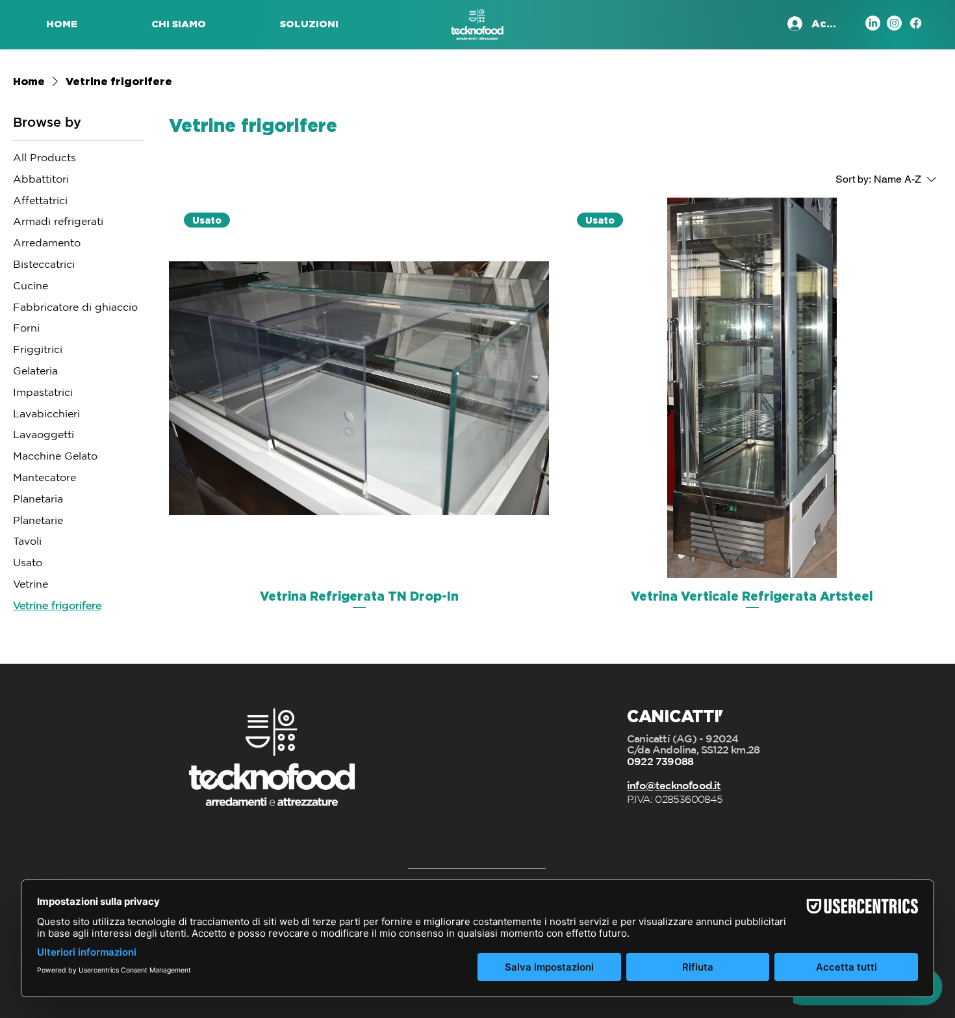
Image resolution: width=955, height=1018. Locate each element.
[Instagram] (894, 23)
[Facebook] (915, 23)
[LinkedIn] (872, 23)
